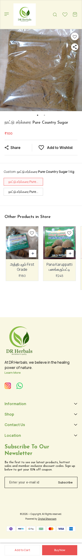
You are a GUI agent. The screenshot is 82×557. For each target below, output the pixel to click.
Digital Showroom (47, 518)
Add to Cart (22, 550)
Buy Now (59, 550)
